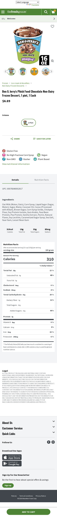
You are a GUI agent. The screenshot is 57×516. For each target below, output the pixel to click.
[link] (42, 139)
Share (17, 139)
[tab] (15, 180)
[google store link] (12, 465)
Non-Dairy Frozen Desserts (13, 86)
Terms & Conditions (26, 496)
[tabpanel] (28, 268)
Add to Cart (28, 512)
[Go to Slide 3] (34, 71)
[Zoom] (52, 61)
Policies (14, 496)
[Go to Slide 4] (45, 71)
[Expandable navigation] (3, 12)
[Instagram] (53, 443)
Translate (35, 5)
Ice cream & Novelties (20, 83)
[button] (45, 12)
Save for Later (44, 139)
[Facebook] (48, 443)
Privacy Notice (41, 496)
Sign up (8, 485)
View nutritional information (16, 164)
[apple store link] (12, 459)
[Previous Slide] (5, 71)
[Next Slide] (51, 71)
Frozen (5, 83)
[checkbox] (52, 26)
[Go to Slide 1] (11, 71)
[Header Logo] (16, 12)
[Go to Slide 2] (22, 71)
